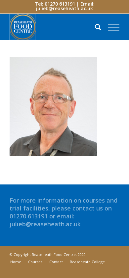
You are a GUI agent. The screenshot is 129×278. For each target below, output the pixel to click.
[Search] (94, 27)
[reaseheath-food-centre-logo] (53, 27)
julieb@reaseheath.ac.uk (64, 8)
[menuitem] (94, 27)
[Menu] (110, 27)
